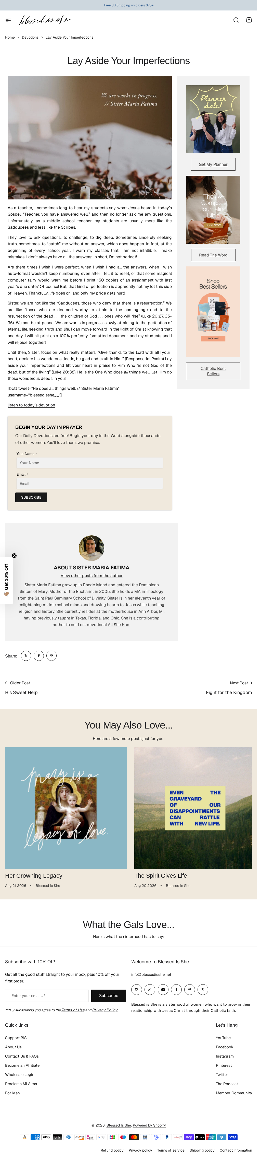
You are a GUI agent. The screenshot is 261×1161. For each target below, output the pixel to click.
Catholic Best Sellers (213, 371)
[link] (26, 656)
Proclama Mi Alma (21, 1083)
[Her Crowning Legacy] (65, 807)
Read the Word (213, 255)
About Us (13, 1047)
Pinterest (224, 1065)
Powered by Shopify (149, 1125)
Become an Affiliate (22, 1065)
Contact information (236, 1150)
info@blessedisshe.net (151, 974)
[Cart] (249, 20)
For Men (12, 1092)
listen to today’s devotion (31, 405)
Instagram (225, 1056)
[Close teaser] (14, 555)
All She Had (118, 624)
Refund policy (112, 1150)
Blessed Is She (119, 1125)
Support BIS (16, 1037)
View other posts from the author (92, 575)
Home (10, 37)
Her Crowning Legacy (33, 873)
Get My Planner (213, 164)
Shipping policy (202, 1150)
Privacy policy (140, 1150)
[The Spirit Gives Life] (192, 807)
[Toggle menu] (8, 20)
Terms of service (171, 1150)
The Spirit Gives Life (159, 873)
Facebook (224, 1047)
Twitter (222, 1074)
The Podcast (227, 1083)
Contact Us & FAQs (22, 1056)
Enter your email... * (28, 995)
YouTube (223, 1037)
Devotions (30, 37)
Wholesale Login (19, 1074)
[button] (6, 580)
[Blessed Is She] (44, 20)
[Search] (235, 20)
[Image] (213, 119)
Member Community (234, 1092)
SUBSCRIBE (31, 497)
